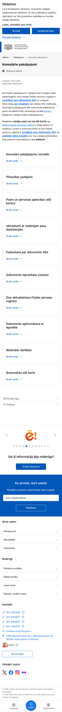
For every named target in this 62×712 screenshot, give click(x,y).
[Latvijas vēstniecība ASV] (28, 50)
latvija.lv (47, 111)
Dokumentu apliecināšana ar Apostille (25, 325)
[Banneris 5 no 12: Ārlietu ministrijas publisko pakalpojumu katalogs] (31, 435)
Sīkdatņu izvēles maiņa (15, 593)
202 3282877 (13, 617)
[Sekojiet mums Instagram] (17, 672)
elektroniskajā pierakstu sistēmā (18, 125)
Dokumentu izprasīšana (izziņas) (27, 275)
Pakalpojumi (10, 531)
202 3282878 (13, 621)
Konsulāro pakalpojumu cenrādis (27, 154)
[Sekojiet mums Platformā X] (4, 672)
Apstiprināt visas (46, 30)
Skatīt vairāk (12, 160)
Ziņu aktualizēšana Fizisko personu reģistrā (29, 299)
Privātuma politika (13, 568)
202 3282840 (13, 612)
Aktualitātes (9, 539)
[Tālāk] (55, 435)
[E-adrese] (8, 644)
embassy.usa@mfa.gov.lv (18, 631)
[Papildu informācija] (23, 612)
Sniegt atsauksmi (31, 466)
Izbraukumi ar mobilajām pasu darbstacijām (26, 227)
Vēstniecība (9, 548)
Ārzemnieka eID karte (20, 373)
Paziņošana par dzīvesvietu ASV (27, 252)
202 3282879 (13, 626)
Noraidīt (16, 30)
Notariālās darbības (19, 350)
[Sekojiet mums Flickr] (24, 672)
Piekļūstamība (11, 576)
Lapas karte (9, 585)
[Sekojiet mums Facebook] (11, 672)
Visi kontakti (17, 653)
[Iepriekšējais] (6, 435)
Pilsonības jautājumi (19, 177)
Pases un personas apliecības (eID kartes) (28, 201)
